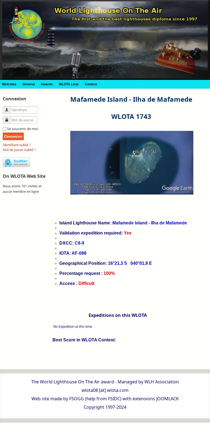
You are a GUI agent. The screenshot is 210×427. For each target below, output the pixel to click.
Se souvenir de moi (22, 128)
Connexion (13, 136)
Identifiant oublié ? (17, 145)
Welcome (9, 84)
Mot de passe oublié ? (19, 150)
